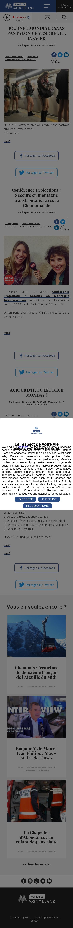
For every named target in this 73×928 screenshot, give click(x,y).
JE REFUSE (49, 499)
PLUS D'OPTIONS (37, 506)
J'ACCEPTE (25, 499)
